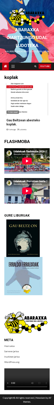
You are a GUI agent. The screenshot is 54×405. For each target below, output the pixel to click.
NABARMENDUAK (25, 87)
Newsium (40, 397)
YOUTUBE (45, 66)
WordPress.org (11, 362)
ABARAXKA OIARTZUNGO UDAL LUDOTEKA (27, 37)
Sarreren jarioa (11, 351)
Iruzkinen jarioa (12, 356)
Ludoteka (11, 87)
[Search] (35, 66)
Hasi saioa (9, 346)
